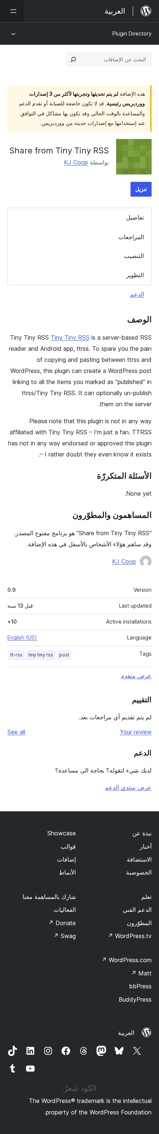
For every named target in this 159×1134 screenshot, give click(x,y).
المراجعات (131, 237)
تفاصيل (135, 217)
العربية (126, 1032)
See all (16, 732)
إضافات (66, 859)
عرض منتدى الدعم (128, 787)
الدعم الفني (137, 909)
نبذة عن (142, 833)
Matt (141, 973)
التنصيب (134, 255)
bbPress (140, 986)
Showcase (61, 833)
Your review (136, 732)
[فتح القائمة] (12, 11)
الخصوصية (139, 872)
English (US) (22, 637)
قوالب (68, 846)
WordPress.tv (130, 936)
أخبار (146, 846)
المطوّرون (139, 923)
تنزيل (141, 189)
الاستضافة (139, 859)
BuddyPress (135, 999)
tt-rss (16, 655)
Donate (62, 923)
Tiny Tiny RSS (70, 337)
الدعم (137, 294)
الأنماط (67, 872)
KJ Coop (76, 162)
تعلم (146, 896)
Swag (64, 936)
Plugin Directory (132, 33)
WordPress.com (126, 960)
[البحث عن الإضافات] (73, 59)
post (64, 655)
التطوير (135, 275)
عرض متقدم (136, 675)
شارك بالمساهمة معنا (49, 896)
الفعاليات (65, 909)
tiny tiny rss (40, 655)
